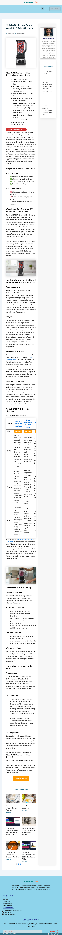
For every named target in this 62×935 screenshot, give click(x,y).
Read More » (8, 812)
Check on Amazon (21, 778)
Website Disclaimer (7, 905)
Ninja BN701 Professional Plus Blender (18, 423)
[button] (42, 8)
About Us (5, 899)
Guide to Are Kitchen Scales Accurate (11, 808)
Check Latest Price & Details (16, 129)
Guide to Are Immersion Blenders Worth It (12, 855)
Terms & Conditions (7, 903)
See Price (18, 431)
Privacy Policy (6, 901)
